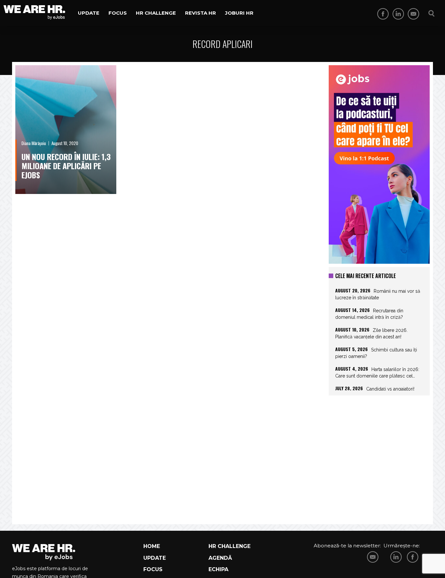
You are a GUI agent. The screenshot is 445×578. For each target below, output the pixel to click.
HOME (151, 546)
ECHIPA (218, 569)
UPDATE (154, 558)
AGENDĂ (220, 558)
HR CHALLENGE (229, 546)
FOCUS (153, 569)
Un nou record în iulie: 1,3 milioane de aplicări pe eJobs (66, 166)
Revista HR (200, 13)
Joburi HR (239, 13)
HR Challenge (156, 13)
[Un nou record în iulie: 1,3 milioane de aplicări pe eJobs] (65, 129)
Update (88, 13)
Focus (117, 13)
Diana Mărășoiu (34, 143)
